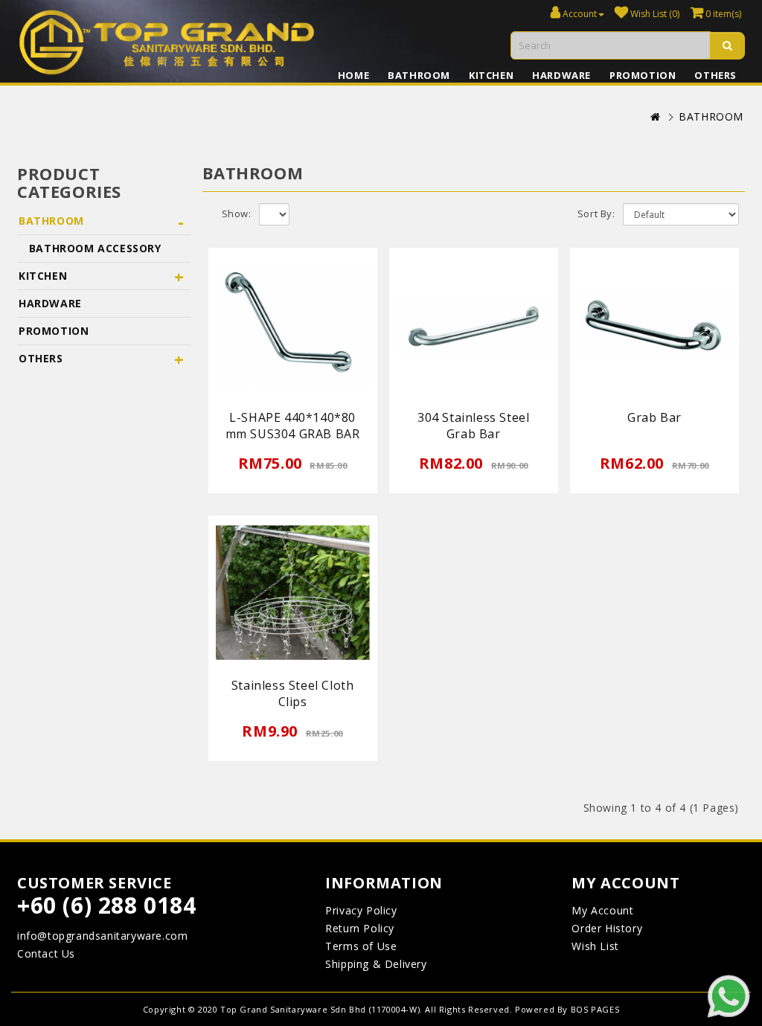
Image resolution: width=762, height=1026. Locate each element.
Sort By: (596, 213)
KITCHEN (491, 75)
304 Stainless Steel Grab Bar (473, 425)
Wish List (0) (653, 13)
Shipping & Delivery (375, 964)
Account (578, 13)
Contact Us (46, 953)
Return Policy (359, 928)
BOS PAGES (595, 1009)
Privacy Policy (361, 910)
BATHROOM (419, 75)
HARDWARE (561, 75)
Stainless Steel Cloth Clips (292, 693)
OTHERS (715, 75)
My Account (602, 910)
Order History (607, 928)
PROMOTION (642, 75)
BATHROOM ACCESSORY (90, 248)
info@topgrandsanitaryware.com (102, 936)
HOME (353, 75)
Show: (237, 213)
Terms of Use (361, 946)
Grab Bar (654, 417)
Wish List (595, 946)
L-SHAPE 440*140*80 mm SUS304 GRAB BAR (292, 425)
